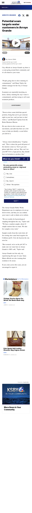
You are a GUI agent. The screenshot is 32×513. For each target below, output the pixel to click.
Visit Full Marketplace (22, 279)
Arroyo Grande (9, 15)
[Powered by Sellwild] (25, 382)
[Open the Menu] (3, 2)
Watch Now (27, 2)
